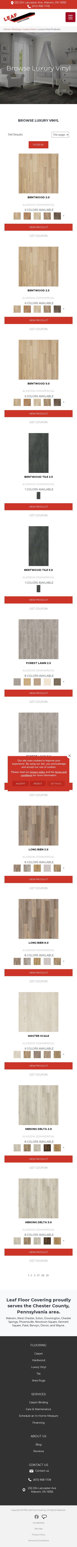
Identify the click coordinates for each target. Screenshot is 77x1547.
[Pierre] (38, 173)
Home (7, 29)
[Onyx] (39, 452)
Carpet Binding (38, 1402)
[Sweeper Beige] (27, 1147)
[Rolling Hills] (57, 1054)
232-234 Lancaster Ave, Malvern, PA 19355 (40, 2)
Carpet (38, 1353)
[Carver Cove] (47, 1054)
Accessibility (38, 1523)
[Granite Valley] (27, 868)
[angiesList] (44, 1517)
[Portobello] (57, 681)
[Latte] (37, 681)
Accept (20, 783)
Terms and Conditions (38, 1540)
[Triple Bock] (57, 868)
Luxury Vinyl (29, 29)
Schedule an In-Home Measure (38, 1415)
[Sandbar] (47, 681)
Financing (38, 1422)
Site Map (38, 1528)
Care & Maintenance (38, 1409)
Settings (56, 783)
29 (47, 1275)
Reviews (38, 1451)
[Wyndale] (47, 215)
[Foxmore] (27, 1054)
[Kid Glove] (38, 1105)
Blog (39, 1444)
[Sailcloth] (37, 1147)
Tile (39, 1373)
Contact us (42, 1470)
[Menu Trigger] (70, 17)
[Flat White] (38, 1011)
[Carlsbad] (37, 868)
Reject (38, 783)
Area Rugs (38, 1380)
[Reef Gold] (57, 1147)
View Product (38, 227)
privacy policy (37, 771)
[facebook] (36, 1517)
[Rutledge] (57, 215)
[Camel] (27, 681)
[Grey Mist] (38, 639)
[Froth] (38, 825)
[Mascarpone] (47, 868)
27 (38, 1275)
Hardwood (38, 1360)
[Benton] (27, 215)
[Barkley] (37, 215)
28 (42, 1275)
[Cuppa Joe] (47, 1147)
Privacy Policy (38, 1534)
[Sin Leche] (37, 1054)
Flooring (16, 29)
